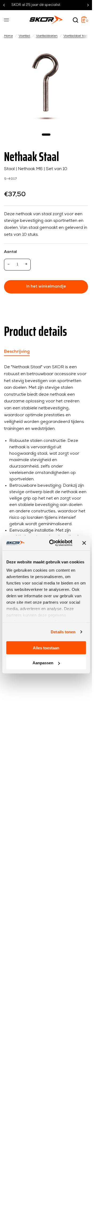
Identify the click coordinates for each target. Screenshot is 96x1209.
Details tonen (63, 632)
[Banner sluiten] (84, 543)
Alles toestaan (46, 647)
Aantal (10, 252)
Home (8, 36)
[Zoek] (75, 20)
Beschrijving (17, 352)
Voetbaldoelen (47, 36)
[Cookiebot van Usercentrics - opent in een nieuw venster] (53, 543)
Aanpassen (43, 663)
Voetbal (24, 36)
